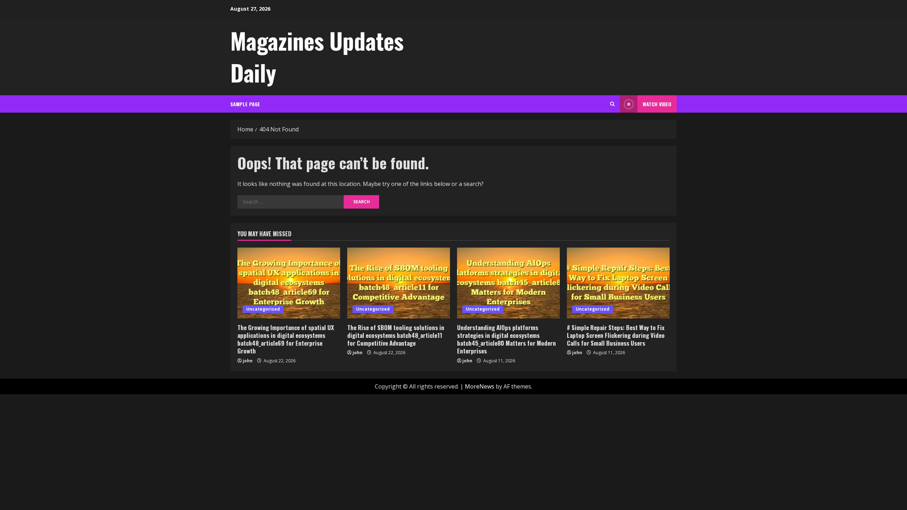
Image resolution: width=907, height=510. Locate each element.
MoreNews (479, 386)
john (248, 361)
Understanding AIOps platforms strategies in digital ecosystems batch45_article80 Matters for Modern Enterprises (506, 339)
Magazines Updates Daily (317, 56)
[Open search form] (612, 104)
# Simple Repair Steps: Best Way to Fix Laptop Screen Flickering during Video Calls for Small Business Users (616, 335)
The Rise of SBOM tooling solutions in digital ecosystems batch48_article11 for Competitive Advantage (395, 335)
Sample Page (245, 104)
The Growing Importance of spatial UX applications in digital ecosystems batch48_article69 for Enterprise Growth (285, 339)
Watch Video (657, 104)
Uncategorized (263, 309)
